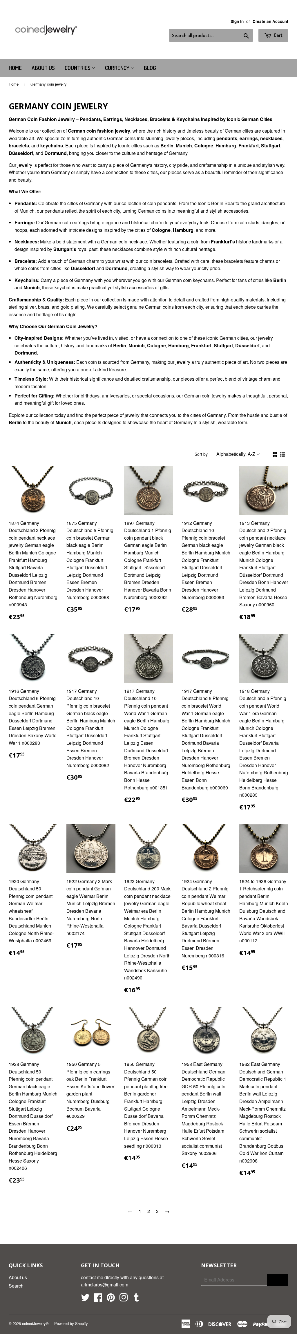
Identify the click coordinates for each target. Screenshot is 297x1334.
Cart (277, 35)
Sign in (237, 21)
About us (43, 67)
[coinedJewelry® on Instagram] (123, 1299)
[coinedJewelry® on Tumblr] (136, 1299)
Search (16, 1285)
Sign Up (278, 1279)
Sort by (201, 454)
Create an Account (270, 21)
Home (15, 67)
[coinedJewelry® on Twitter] (85, 1299)
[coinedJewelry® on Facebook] (98, 1299)
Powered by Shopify (71, 1323)
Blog (150, 67)
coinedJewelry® (35, 1323)
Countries (78, 67)
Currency (118, 67)
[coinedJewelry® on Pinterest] (110, 1299)
